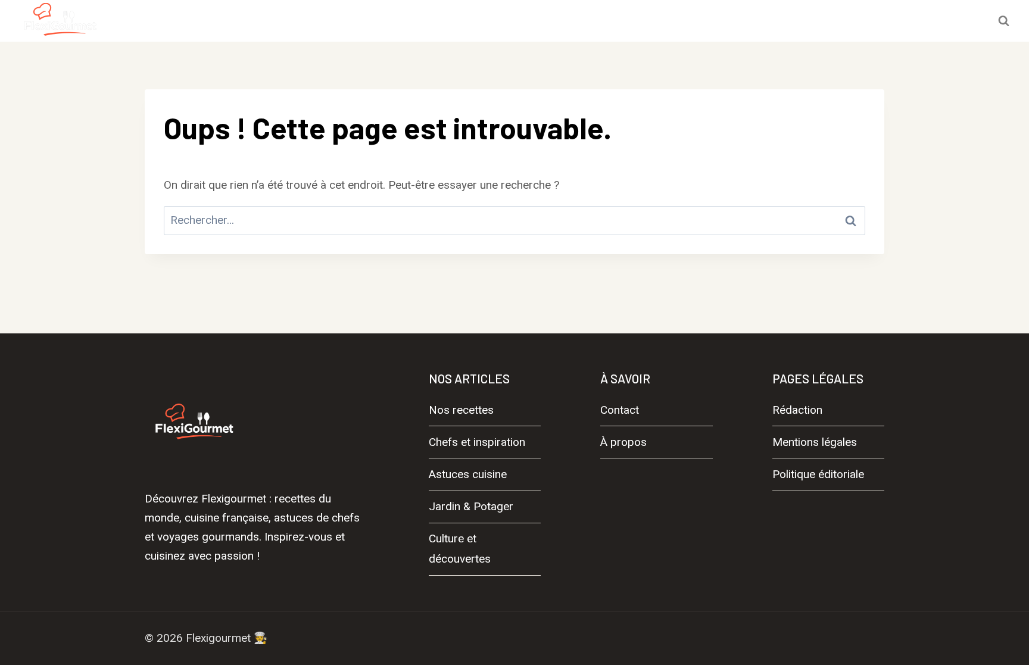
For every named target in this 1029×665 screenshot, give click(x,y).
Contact (619, 410)
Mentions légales (814, 442)
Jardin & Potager (603, 21)
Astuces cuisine (495, 21)
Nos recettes (272, 21)
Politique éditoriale (818, 474)
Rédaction (797, 410)
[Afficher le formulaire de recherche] (1003, 21)
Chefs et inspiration (380, 21)
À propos (623, 442)
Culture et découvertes (731, 21)
